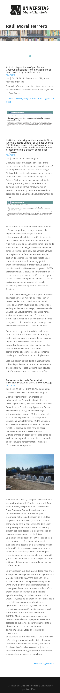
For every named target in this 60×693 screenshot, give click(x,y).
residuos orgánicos (15, 81)
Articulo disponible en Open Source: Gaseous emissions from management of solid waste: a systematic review (28, 70)
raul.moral (10, 74)
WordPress (32, 689)
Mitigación (44, 78)
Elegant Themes (29, 685)
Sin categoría (32, 158)
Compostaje (32, 78)
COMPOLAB (32, 389)
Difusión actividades (15, 392)
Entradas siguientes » (44, 663)
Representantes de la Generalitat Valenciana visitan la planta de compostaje (29, 381)
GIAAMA (30, 392)
